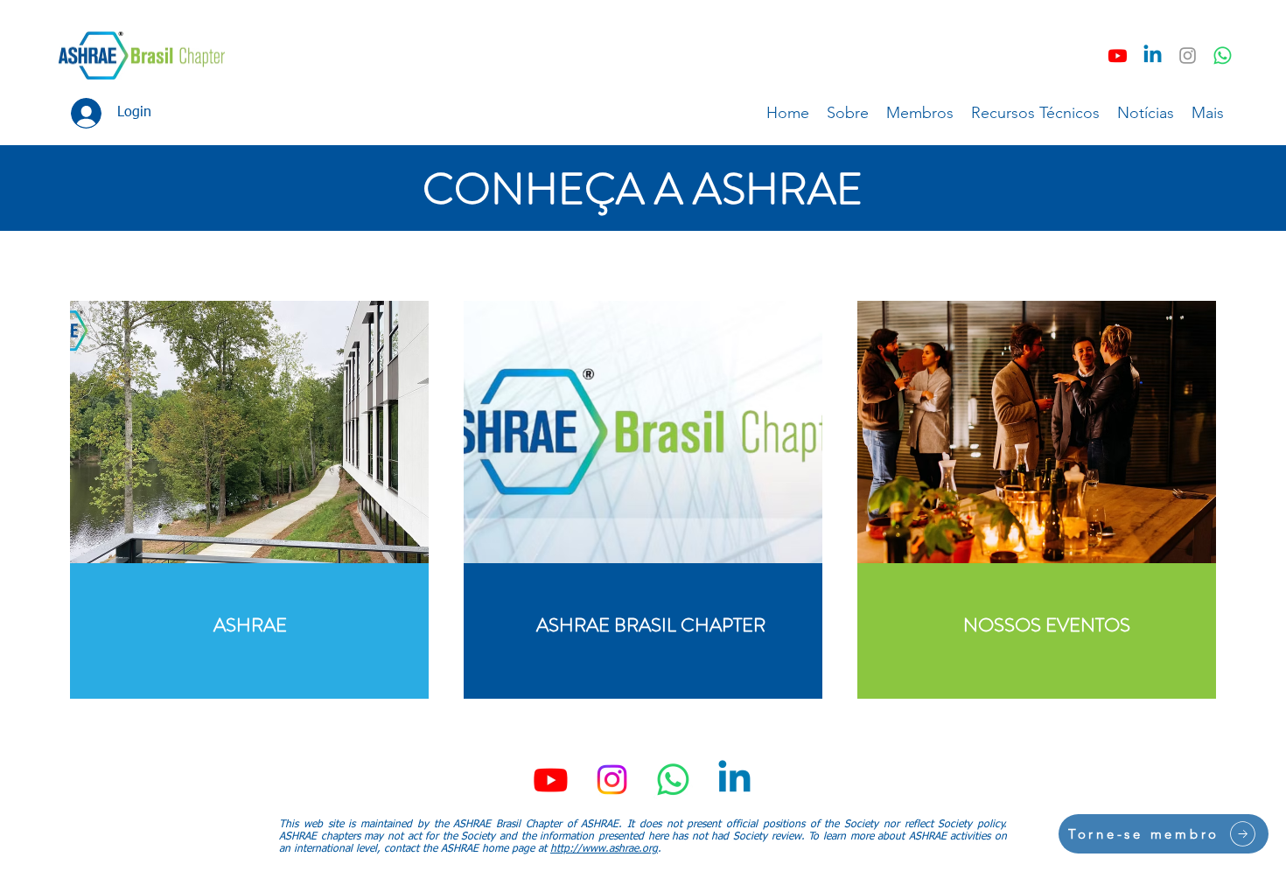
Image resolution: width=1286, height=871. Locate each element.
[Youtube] (1118, 55)
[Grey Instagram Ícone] (1188, 55)
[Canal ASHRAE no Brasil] (1223, 55)
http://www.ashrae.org (604, 849)
